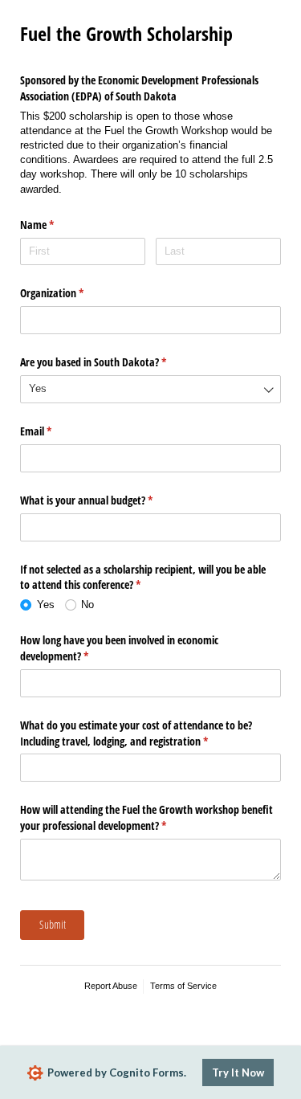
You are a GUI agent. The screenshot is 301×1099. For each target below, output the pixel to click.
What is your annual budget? (105, 500)
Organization (70, 292)
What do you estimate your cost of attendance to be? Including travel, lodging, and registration (136, 733)
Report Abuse (110, 986)
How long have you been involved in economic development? (119, 648)
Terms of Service (183, 986)
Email (54, 431)
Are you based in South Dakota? (112, 362)
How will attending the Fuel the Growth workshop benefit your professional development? (146, 817)
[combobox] (150, 389)
